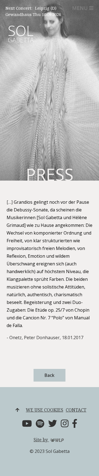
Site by (41, 440)
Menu (80, 8)
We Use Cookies (44, 410)
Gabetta (21, 37)
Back (49, 375)
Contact (76, 410)
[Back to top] (17, 410)
